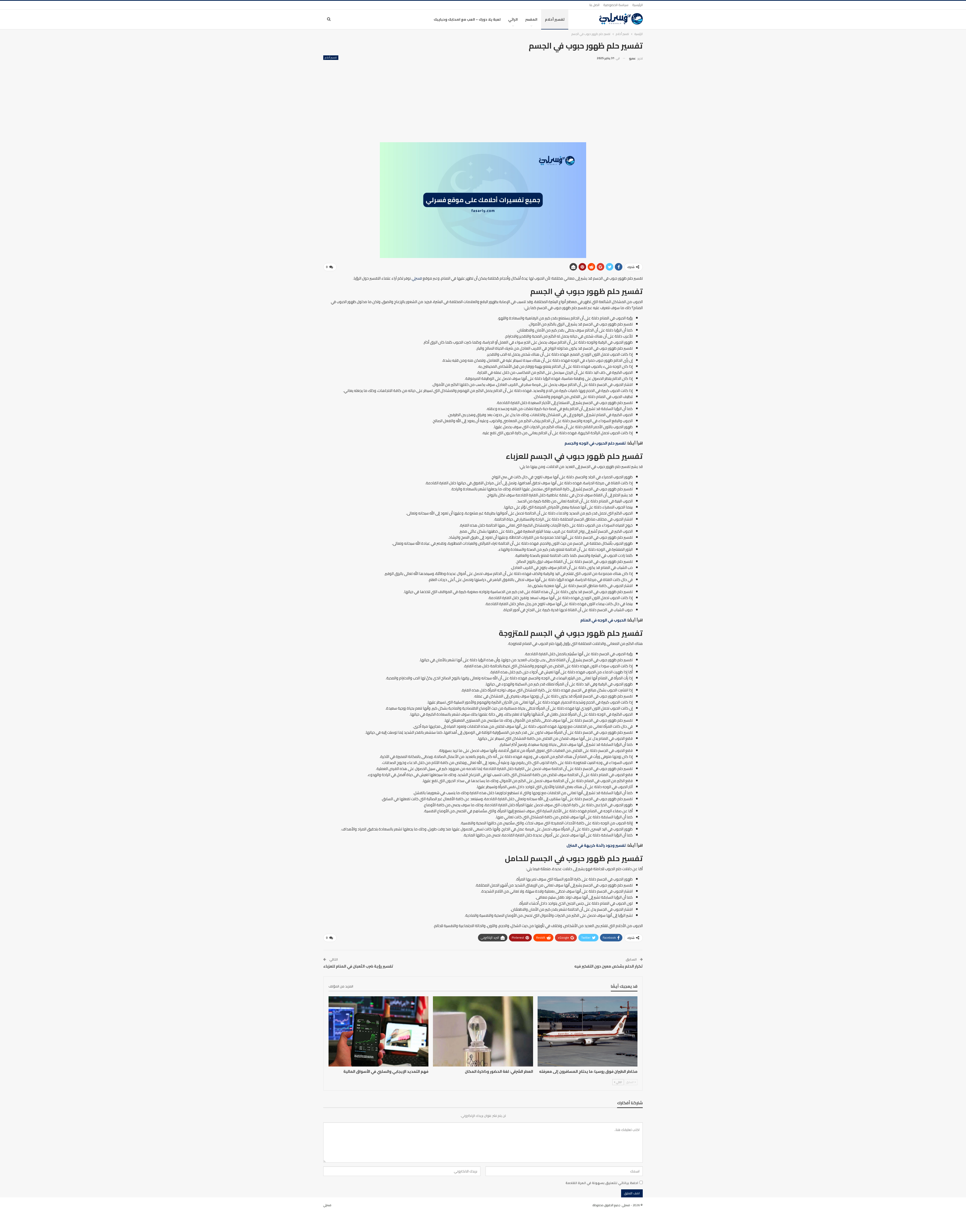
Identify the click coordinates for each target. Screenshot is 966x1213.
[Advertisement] (483, 99)
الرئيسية (637, 5)
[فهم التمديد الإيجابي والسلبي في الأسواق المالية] (378, 1031)
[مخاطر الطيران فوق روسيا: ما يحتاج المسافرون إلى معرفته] (587, 1031)
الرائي (513, 19)
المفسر (531, 19)
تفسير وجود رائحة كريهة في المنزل (596, 845)
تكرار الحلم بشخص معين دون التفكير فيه (608, 966)
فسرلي (417, 278)
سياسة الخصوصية (615, 5)
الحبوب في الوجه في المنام (603, 620)
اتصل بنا (594, 5)
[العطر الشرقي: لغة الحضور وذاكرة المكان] (483, 1031)
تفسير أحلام (555, 19)
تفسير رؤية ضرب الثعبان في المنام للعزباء (358, 966)
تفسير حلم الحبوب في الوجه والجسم (595, 443)
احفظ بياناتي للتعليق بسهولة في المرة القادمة (602, 1183)
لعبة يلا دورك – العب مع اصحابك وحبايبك (467, 19)
